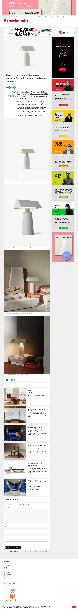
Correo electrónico (10, 532)
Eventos (30, 25)
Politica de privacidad (7, 571)
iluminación (14, 95)
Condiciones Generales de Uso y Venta (10, 569)
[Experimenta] (16, 21)
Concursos (26, 25)
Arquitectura (10, 25)
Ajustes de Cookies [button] (67, 606)
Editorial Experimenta (7, 575)
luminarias (14, 96)
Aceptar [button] (74, 606)
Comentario (8, 507)
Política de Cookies (39, 607)
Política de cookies (7, 572)
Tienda (44, 25)
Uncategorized (30, 480)
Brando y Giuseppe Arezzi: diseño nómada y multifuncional (35, 465)
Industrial (15, 25)
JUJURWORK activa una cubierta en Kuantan (34, 428)
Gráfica (5, 25)
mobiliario (14, 97)
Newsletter (40, 25)
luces (11, 96)
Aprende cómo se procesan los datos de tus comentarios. (34, 551)
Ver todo (35, 25)
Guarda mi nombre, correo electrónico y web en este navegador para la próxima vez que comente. (22, 543)
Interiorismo (20, 25)
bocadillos (9, 95)
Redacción (14, 91)
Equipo (5, 577)
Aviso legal (5, 568)
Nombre (7, 526)
